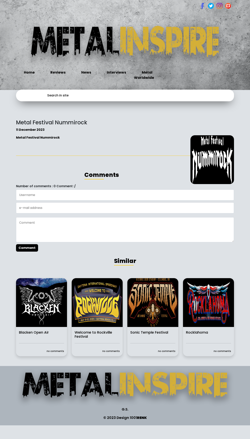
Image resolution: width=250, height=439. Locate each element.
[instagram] (219, 5)
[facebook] (202, 5)
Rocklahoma (197, 332)
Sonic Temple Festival (149, 332)
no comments (55, 351)
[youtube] (228, 5)
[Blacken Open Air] (41, 302)
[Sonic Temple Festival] (152, 302)
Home (29, 72)
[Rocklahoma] (208, 302)
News (86, 72)
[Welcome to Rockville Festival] (97, 302)
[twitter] (211, 5)
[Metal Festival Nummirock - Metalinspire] (125, 44)
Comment (27, 248)
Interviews (116, 72)
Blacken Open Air (34, 332)
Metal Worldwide (144, 75)
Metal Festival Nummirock (38, 137)
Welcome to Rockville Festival (93, 334)
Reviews (58, 72)
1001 (138, 417)
